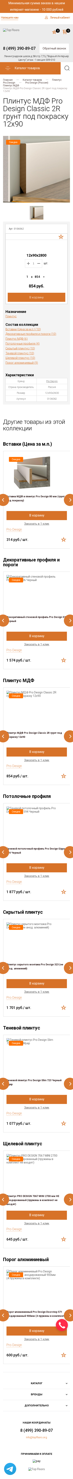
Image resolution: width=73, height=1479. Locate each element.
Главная (8, 79)
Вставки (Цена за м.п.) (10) (23, 329)
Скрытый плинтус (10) (20, 348)
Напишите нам (9, 17)
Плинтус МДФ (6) (16, 338)
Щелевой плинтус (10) (20, 358)
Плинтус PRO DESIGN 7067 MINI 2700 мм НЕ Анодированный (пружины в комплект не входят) (32, 1200)
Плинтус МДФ (11, 85)
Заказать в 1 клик (36, 524)
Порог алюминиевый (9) (21, 362)
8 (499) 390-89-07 (19, 48)
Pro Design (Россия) (36, 82)
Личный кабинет (60, 17)
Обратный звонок (54, 48)
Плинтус (57, 79)
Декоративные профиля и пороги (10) (30, 334)
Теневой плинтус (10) (19, 353)
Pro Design (9, 82)
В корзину (36, 297)
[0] (54, 32)
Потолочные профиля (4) (22, 343)
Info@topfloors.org (36, 1437)
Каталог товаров (32, 79)
